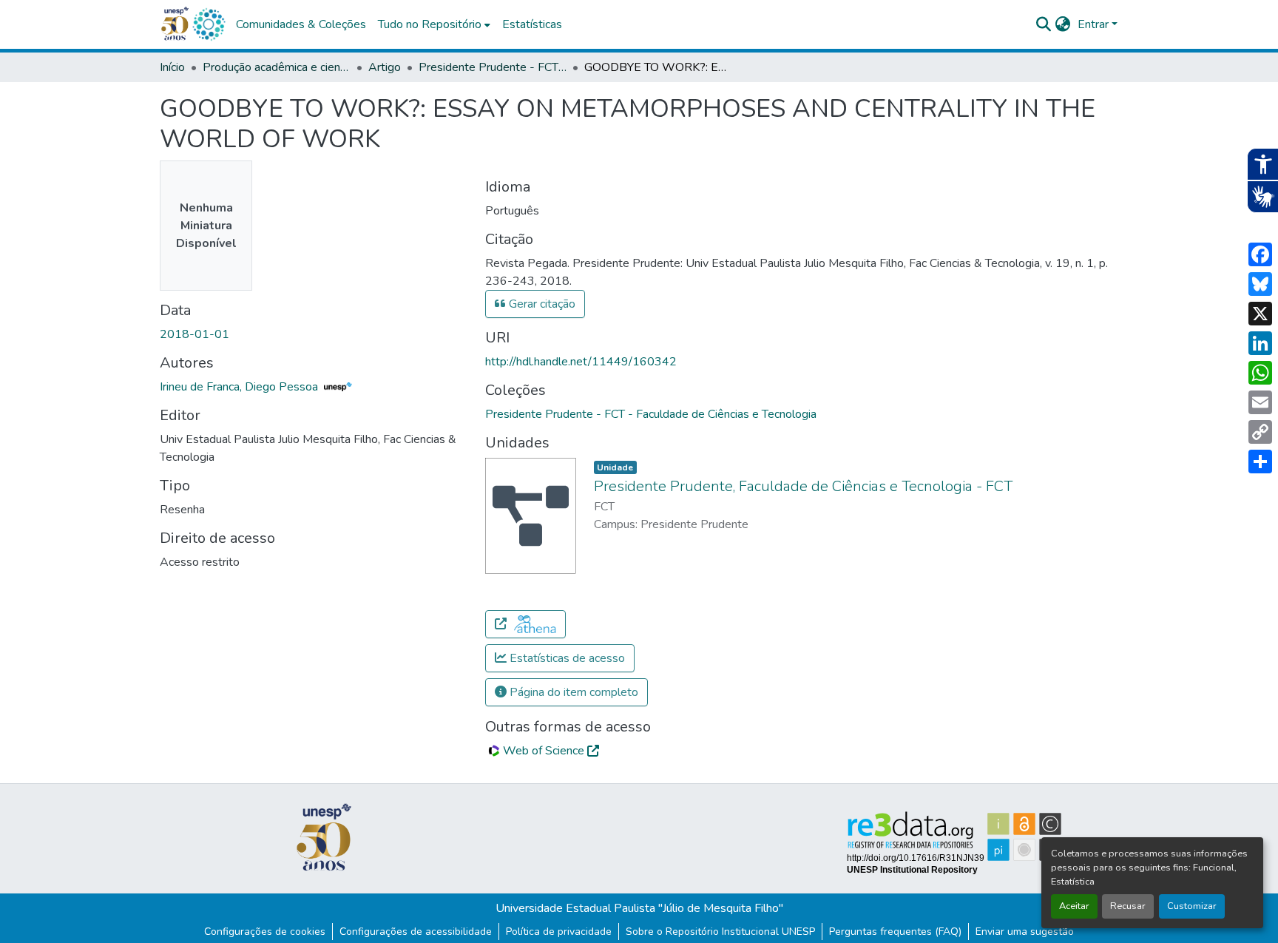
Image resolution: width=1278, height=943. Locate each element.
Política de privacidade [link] (559, 932)
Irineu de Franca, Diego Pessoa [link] (240, 387)
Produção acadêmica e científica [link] (277, 67)
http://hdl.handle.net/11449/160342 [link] (581, 362)
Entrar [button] (1095, 24)
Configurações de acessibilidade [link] (415, 932)
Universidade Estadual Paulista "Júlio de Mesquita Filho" (639, 908)
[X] (1260, 313)
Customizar (1192, 906)
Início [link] (172, 67)
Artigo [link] (384, 67)
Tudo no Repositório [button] (429, 24)
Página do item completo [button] (572, 692)
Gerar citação (540, 304)
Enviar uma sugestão (1025, 932)
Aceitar (1074, 906)
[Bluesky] (1260, 284)
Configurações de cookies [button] (264, 932)
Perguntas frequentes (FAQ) (895, 932)
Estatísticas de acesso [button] (566, 658)
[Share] (1260, 461)
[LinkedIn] (1260, 343)
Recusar (1128, 906)
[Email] (1260, 402)
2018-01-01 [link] (194, 334)
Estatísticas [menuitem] (532, 24)
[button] (208, 24)
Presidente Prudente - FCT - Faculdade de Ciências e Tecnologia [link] (493, 67)
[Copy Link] (1260, 432)
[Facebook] (1260, 254)
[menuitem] (434, 24)
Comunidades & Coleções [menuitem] (301, 24)
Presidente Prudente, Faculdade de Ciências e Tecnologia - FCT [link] (803, 486)
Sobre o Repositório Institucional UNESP (720, 932)
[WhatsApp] (1260, 373)
